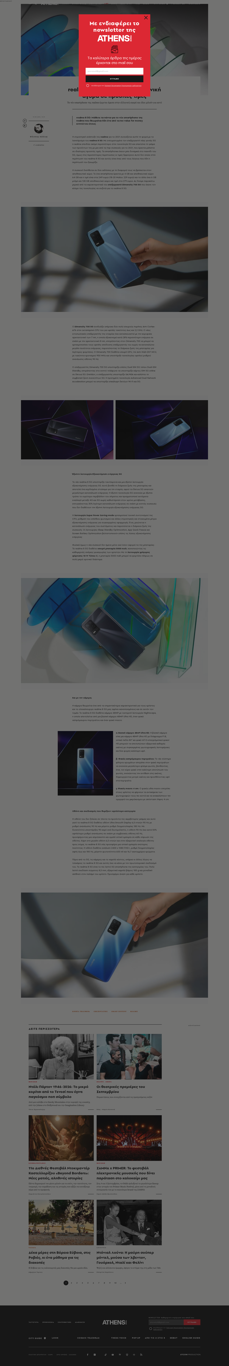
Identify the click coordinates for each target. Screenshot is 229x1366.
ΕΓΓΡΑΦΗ (114, 79)
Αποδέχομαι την (116, 86)
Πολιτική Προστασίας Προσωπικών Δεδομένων (123, 86)
